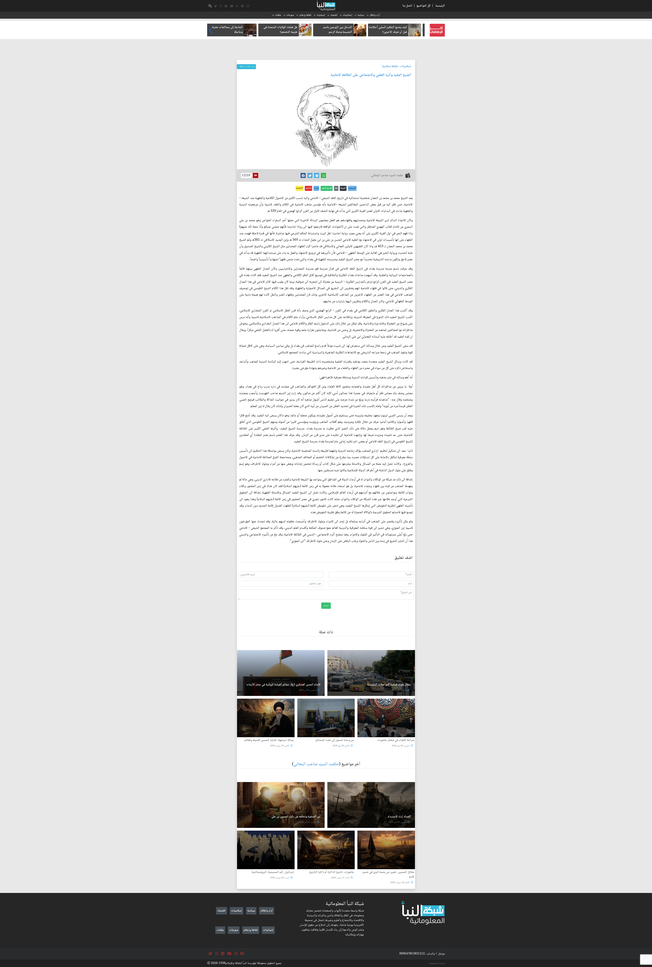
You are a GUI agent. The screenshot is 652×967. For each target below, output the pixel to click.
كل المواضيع (423, 5)
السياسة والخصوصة (437, 963)
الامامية (299, 188)
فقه (336, 188)
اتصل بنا (407, 5)
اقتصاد (333, 15)
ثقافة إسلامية (390, 66)
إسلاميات (347, 15)
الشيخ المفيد (326, 188)
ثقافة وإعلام (305, 15)
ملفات (278, 15)
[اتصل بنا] (247, 6)
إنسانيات (321, 15)
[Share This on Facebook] (303, 175)
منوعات (290, 15)
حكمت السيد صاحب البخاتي (316, 764)
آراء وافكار (375, 15)
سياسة (361, 15)
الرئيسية (440, 5)
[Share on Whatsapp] (323, 175)
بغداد (316, 188)
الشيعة (343, 188)
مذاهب (308, 188)
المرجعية (352, 188)
